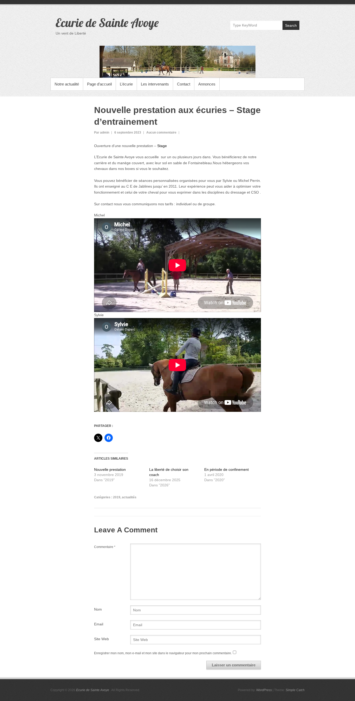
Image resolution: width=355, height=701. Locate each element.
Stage (161, 146)
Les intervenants (155, 84)
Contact (183, 84)
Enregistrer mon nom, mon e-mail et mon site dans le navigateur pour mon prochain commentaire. (163, 653)
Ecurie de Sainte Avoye (107, 22)
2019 (116, 497)
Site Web (101, 639)
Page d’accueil (99, 84)
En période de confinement (226, 469)
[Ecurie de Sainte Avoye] (177, 62)
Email (98, 624)
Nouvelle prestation (110, 469)
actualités (129, 497)
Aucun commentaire (161, 132)
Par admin (101, 132)
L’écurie (126, 84)
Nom (98, 609)
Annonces (206, 84)
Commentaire (104, 547)
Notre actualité (67, 84)
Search (291, 25)
